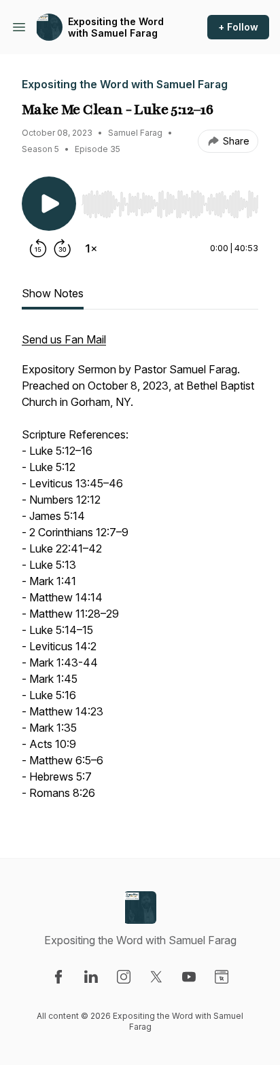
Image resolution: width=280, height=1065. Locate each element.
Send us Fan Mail (64, 339)
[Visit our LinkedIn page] (91, 977)
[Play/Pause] (49, 203)
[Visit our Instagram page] (123, 977)
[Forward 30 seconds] (62, 248)
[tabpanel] (140, 573)
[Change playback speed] (91, 248)
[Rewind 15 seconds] (38, 248)
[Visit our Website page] (221, 977)
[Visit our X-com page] (156, 977)
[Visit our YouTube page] (189, 977)
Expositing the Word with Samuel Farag (116, 27)
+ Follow (238, 27)
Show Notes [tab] (53, 293)
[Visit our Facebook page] (58, 977)
